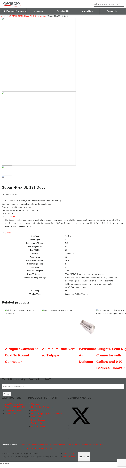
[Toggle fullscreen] (3, 463)
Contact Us (112, 11)
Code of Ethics (11, 413)
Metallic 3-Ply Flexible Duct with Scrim (38, 448)
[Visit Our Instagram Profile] (72, 435)
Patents (34, 410)
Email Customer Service (15, 404)
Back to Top (84, 457)
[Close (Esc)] (8, 463)
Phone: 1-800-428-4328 (15, 407)
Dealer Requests (38, 420)
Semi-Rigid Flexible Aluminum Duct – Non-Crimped (43, 444)
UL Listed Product (39, 426)
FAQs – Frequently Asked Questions (47, 413)
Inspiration (39, 11)
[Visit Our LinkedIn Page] (72, 432)
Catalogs (35, 404)
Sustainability (63, 11)
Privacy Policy (69, 457)
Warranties (36, 417)
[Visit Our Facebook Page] (72, 404)
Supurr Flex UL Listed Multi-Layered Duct (85, 444)
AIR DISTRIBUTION (15, 16)
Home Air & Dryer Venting (35, 16)
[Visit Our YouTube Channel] (72, 428)
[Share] (6, 463)
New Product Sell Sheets (42, 407)
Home (2, 16)
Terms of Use (68, 453)
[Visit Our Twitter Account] (81, 425)
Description (10, 217)
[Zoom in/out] (1, 463)
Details (8, 233)
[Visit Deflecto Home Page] (11, 4)
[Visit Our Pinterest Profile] (72, 438)
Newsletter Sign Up (13, 410)
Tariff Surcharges (38, 423)
